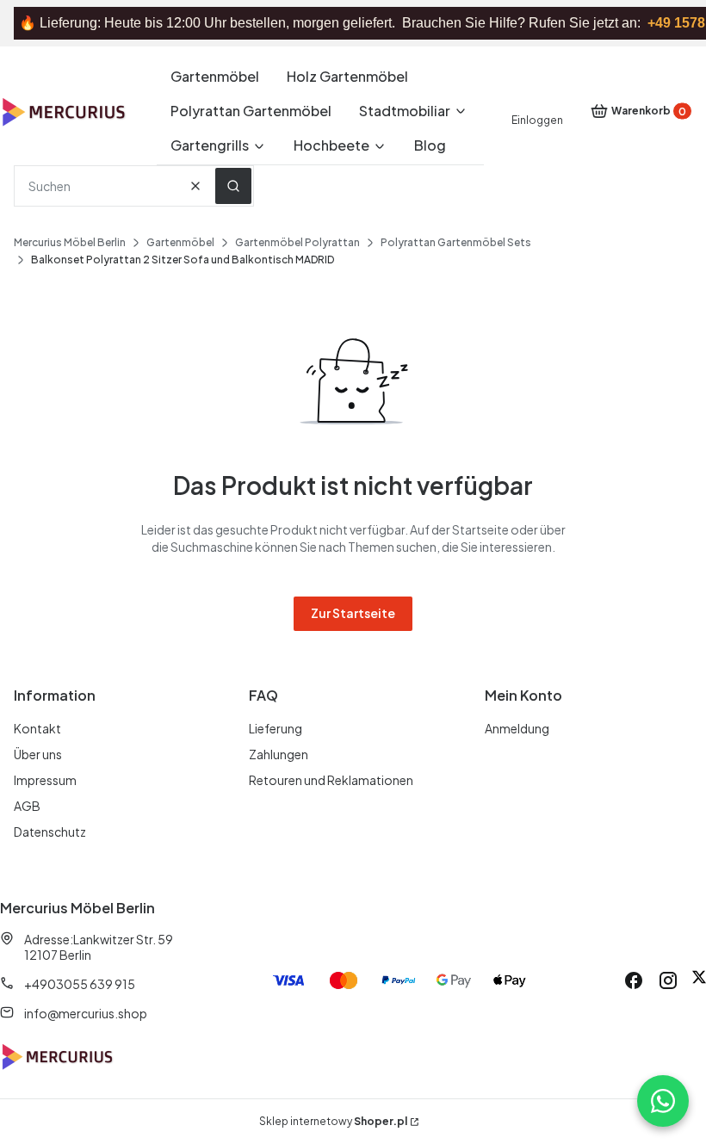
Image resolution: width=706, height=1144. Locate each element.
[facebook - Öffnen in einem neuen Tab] (633, 980)
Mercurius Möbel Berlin (70, 242)
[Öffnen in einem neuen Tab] (699, 980)
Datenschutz (50, 831)
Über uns (38, 754)
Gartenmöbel (180, 242)
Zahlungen (278, 754)
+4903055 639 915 (79, 984)
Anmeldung (517, 728)
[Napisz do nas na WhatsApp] (663, 1101)
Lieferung (275, 728)
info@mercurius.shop (85, 1013)
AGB (27, 805)
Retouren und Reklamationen (331, 780)
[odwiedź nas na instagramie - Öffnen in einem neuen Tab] (668, 980)
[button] (233, 186)
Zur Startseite (353, 613)
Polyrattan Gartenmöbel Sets (456, 242)
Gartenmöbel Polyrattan (297, 242)
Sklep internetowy (333, 1121)
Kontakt (37, 728)
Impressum (45, 780)
